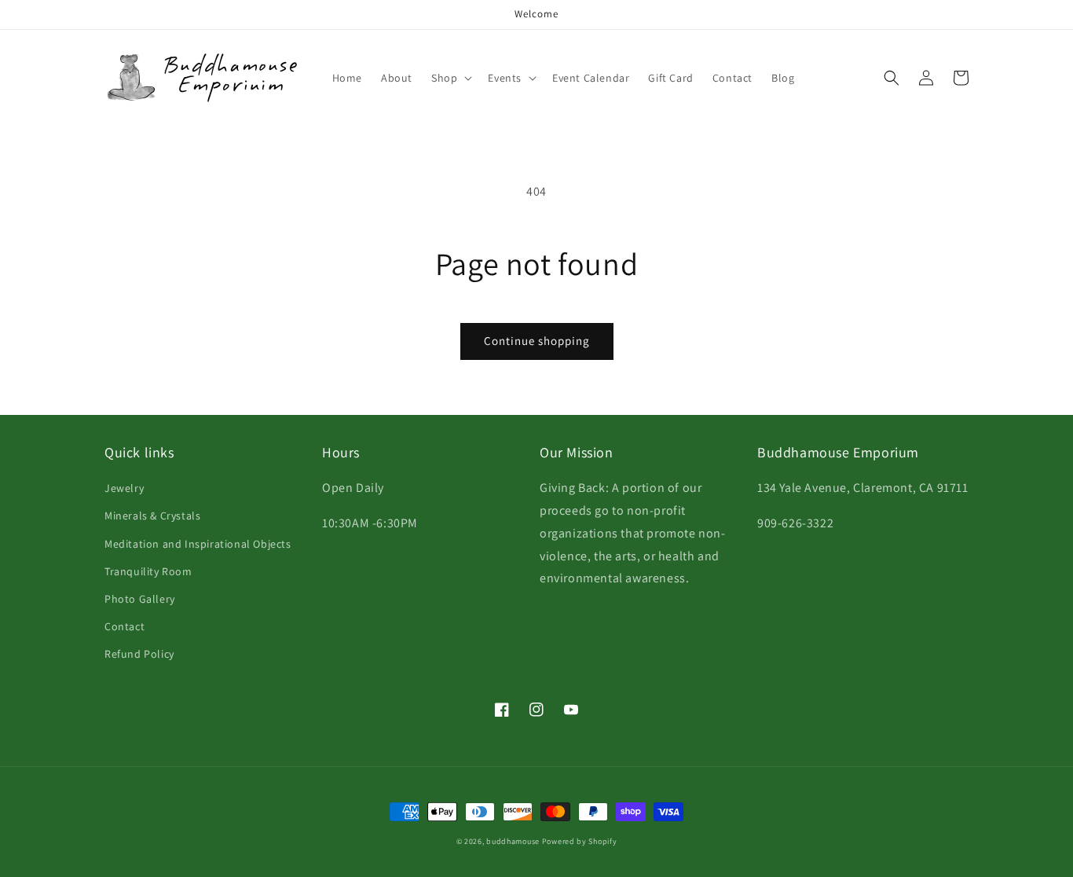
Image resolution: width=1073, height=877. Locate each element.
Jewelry (124, 488)
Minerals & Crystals (152, 515)
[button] (450, 77)
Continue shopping (537, 340)
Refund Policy (139, 654)
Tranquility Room (148, 571)
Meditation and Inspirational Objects (197, 544)
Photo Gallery (139, 599)
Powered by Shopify (579, 841)
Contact (124, 626)
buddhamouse (513, 841)
